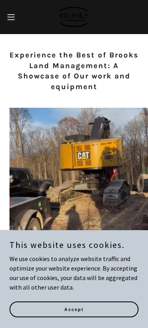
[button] (13, 17)
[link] (74, 17)
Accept (74, 309)
